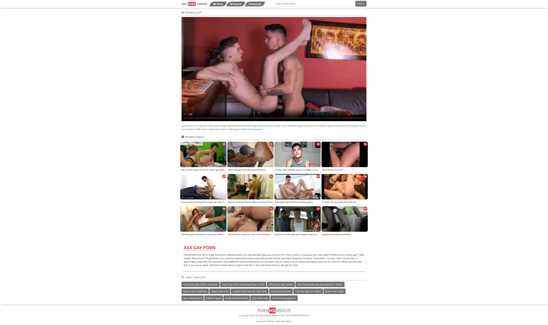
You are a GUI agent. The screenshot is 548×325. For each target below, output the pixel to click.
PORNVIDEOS (274, 310)
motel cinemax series (236, 298)
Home (219, 4)
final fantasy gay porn (284, 298)
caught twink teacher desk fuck (250, 291)
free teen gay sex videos (308, 291)
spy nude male (260, 298)
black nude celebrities (195, 291)
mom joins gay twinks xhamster (200, 284)
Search (361, 3)
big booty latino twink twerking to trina (243, 284)
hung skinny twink (281, 291)
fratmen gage (213, 298)
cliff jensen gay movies (281, 284)
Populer (237, 4)
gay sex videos (284, 321)
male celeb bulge (334, 291)
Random (256, 4)
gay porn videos (265, 321)
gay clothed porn (192, 298)
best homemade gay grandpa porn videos (320, 284)
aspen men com (219, 291)
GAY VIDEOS (194, 4)
